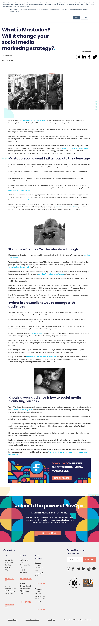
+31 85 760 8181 (26, 578)
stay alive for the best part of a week (51, 274)
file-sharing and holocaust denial (67, 207)
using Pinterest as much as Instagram (75, 148)
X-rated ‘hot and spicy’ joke (22, 410)
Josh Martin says (36, 333)
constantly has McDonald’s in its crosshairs (41, 357)
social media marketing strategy (34, 120)
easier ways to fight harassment (19, 190)
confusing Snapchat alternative (19, 267)
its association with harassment (27, 200)
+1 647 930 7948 (40, 584)
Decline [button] (85, 17)
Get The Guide (49, 533)
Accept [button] (76, 17)
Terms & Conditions (32, 620)
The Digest (51, 620)
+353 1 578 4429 (26, 602)
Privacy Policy (12, 620)
